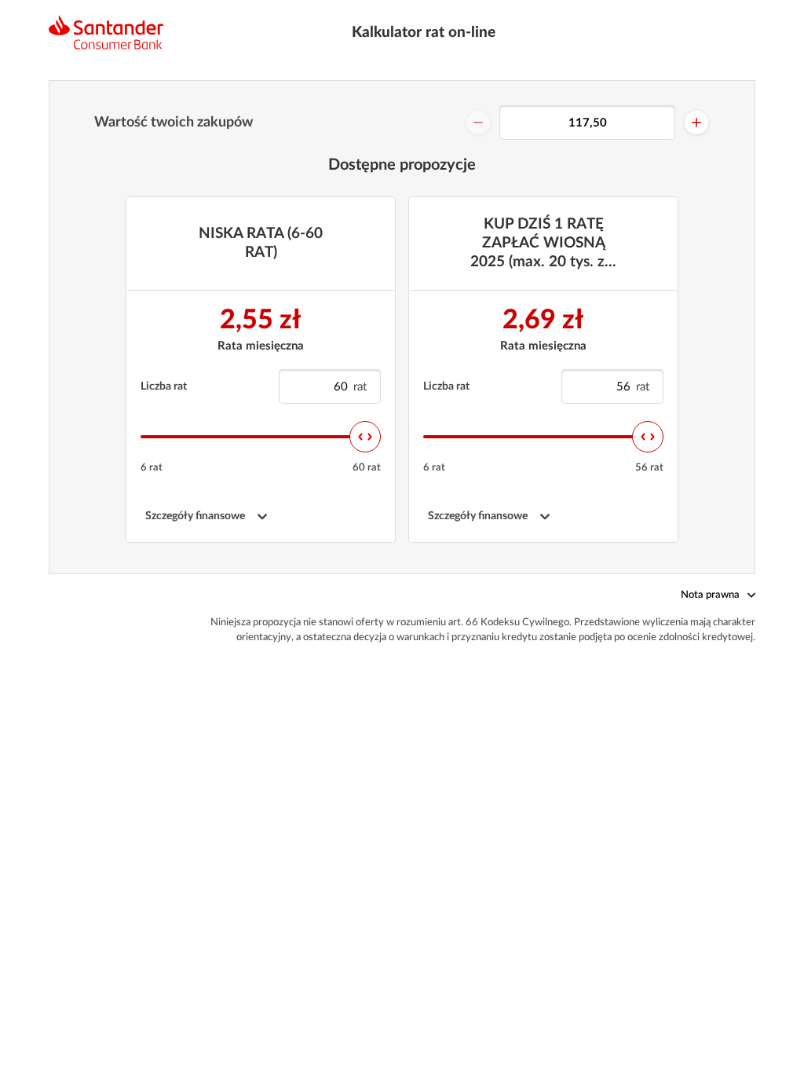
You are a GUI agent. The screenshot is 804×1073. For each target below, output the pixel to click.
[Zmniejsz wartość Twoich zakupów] (478, 122)
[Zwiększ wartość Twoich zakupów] (696, 122)
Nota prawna (710, 595)
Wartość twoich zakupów (173, 122)
